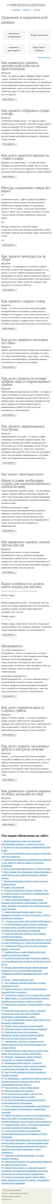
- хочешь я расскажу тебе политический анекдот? (28, 921)
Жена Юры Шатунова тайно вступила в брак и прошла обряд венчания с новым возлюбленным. (25, 1142)
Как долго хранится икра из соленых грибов (22, 708)
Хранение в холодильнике (14, 35)
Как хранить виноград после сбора (23, 257)
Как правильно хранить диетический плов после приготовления (20, 65)
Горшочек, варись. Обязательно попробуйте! (26, 1029)
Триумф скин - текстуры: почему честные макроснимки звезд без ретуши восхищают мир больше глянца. (23, 1044)
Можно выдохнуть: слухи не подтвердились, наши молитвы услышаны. (24, 991)
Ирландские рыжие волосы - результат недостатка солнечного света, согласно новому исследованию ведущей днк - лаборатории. (23, 1066)
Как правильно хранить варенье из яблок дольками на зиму (26, 792)
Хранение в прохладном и (13, 49)
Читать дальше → (9, 99)
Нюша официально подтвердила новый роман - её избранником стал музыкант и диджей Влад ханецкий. (25, 1109)
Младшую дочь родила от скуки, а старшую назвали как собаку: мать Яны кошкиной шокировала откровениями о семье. (23, 1013)
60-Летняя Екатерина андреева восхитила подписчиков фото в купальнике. (23, 1101)
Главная (16, 9)
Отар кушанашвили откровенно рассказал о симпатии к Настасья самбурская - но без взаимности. (24, 1149)
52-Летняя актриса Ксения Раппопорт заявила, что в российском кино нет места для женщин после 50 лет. (26, 961)
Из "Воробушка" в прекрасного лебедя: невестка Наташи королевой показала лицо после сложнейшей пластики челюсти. (26, 1081)
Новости (26, 9)
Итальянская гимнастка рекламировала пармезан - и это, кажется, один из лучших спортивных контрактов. (26, 862)
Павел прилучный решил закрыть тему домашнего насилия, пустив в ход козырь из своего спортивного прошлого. (25, 915)
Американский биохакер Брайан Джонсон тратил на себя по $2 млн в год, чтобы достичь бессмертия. (26, 941)
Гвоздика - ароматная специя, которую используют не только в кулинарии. (21, 1058)
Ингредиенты (12, 645)
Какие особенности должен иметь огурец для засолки (22, 585)
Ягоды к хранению (39, 35)
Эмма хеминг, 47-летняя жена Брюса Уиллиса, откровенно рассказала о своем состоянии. (25, 1000)
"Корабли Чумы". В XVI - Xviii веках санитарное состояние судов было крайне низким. (25, 1126)
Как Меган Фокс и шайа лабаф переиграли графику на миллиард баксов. (23, 954)
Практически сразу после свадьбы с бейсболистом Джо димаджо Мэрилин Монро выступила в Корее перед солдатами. (22, 1035)
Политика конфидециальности (11, 1196)
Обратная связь (7, 1199)
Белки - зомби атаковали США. (19, 979)
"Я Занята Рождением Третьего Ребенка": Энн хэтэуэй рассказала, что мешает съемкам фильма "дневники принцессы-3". (25, 893)
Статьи (36, 9)
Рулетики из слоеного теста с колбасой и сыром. (28, 995)
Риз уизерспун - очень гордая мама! (22, 1087)
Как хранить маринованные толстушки (23, 427)
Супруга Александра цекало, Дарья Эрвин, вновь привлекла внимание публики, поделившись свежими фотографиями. (25, 1180)
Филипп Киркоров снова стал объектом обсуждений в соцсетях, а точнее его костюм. (22, 843)
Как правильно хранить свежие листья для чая (25, 543)
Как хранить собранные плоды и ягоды (25, 111)
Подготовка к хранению (39, 49)
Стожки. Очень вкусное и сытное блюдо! (24, 1025)
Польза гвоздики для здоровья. (19, 1090)
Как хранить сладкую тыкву (23, 301)
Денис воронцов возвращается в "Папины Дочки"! (27, 868)
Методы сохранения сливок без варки (25, 189)
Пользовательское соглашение (18, 1193)
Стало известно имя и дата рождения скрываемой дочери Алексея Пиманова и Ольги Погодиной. (24, 1133)
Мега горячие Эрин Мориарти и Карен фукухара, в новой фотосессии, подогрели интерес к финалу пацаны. (26, 875)
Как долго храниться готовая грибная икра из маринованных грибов (25, 381)
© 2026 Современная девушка (11, 1190)
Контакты (5, 1193)
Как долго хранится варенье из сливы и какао (25, 156)
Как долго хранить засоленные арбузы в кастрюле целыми (25, 747)
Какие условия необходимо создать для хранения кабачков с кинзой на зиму (26, 483)
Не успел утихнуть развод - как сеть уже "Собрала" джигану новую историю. (21, 1095)
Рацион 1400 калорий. (14, 887)
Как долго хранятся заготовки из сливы (24, 341)
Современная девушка (26, 5)
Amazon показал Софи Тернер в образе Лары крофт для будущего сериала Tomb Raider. (24, 1052)
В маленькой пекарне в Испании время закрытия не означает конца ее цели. (26, 1163)
